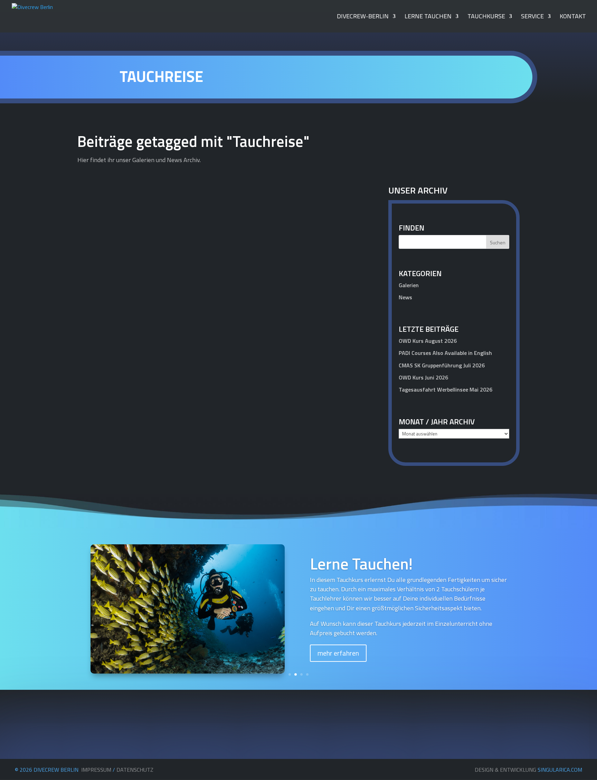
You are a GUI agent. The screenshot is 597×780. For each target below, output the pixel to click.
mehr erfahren (338, 653)
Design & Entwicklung (528, 769)
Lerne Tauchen (428, 17)
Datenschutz (134, 769)
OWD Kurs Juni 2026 (423, 377)
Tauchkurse (486, 17)
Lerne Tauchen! (361, 564)
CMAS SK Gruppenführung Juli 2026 (442, 365)
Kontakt (573, 17)
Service (532, 17)
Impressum (96, 769)
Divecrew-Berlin (363, 17)
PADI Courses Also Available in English (445, 353)
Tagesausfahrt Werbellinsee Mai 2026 (445, 389)
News (350, 395)
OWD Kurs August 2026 (428, 341)
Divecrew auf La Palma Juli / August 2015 (151, 383)
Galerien (409, 285)
